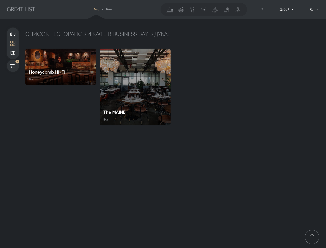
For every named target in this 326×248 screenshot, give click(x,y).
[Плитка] (13, 43)
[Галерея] (13, 34)
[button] (262, 9)
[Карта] (13, 53)
